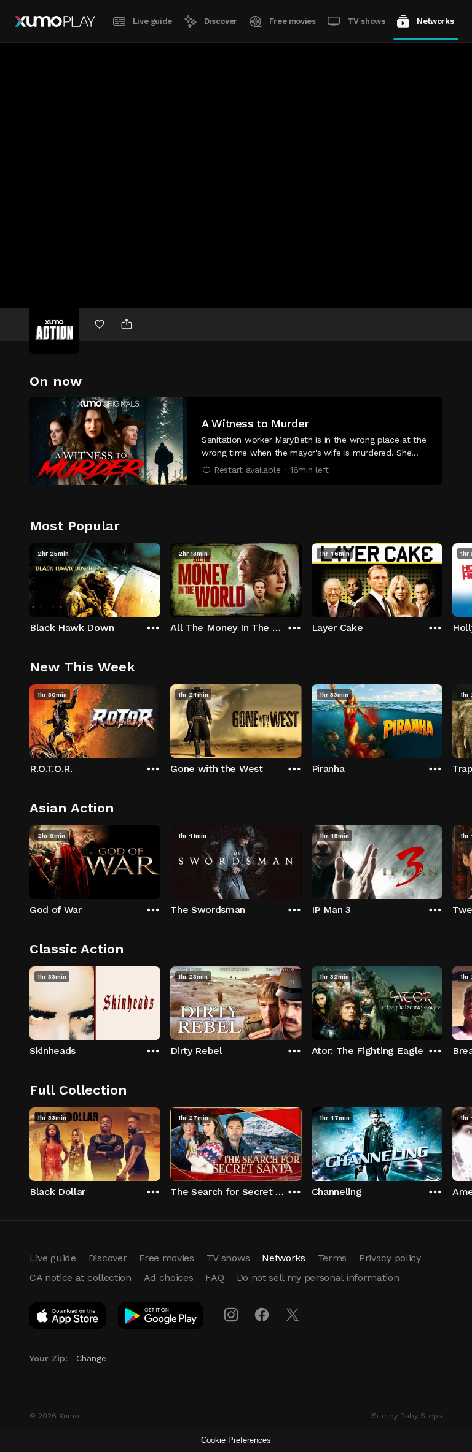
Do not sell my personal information (318, 1277)
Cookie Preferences (236, 1440)
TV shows (366, 21)
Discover (220, 21)
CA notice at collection (81, 1277)
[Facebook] (262, 1314)
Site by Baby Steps (407, 1416)
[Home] (55, 21)
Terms (332, 1258)
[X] (292, 1314)
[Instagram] (231, 1314)
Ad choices (169, 1277)
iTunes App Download (68, 1318)
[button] (236, 441)
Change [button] (91, 1358)
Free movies (292, 21)
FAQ (214, 1277)
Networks (435, 21)
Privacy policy (390, 1258)
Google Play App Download (161, 1318)
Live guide (152, 21)
